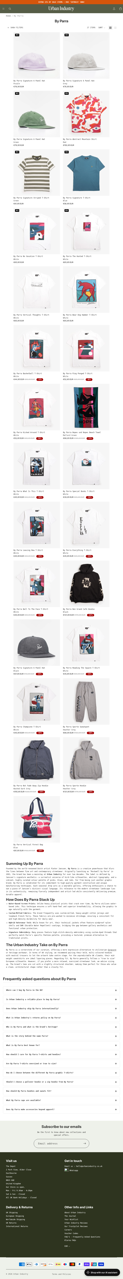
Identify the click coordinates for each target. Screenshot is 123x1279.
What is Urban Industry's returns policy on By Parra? (33, 1018)
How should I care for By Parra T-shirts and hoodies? (33, 1054)
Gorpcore (112, 950)
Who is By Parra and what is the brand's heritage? (32, 1027)
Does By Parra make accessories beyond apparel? (30, 1109)
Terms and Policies (61, 1274)
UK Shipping (12, 1213)
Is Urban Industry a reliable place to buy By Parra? (33, 999)
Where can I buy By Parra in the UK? (24, 990)
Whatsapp (74, 1170)
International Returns (17, 1226)
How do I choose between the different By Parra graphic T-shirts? (39, 1073)
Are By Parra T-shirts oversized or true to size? (31, 1064)
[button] (101, 27)
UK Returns (11, 1223)
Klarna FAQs (70, 1240)
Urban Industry (20, 1274)
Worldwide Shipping (15, 1219)
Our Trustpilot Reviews (76, 1226)
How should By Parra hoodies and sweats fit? (28, 1091)
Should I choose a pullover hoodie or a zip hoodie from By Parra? (39, 1082)
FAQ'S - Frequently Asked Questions (82, 1237)
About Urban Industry (75, 1213)
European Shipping (15, 1216)
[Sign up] (85, 1143)
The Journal (70, 1216)
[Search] (10, 8)
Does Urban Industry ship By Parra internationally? (32, 1009)
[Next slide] (55, 55)
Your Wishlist (71, 1219)
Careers (68, 1230)
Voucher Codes (71, 1233)
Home (8, 16)
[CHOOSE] (105, 132)
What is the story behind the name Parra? (27, 1036)
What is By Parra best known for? (23, 1045)
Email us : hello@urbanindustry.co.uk (83, 1166)
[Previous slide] (18, 55)
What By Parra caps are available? (23, 1100)
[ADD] (55, 74)
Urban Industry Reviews (76, 1223)
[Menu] (3, 8)
